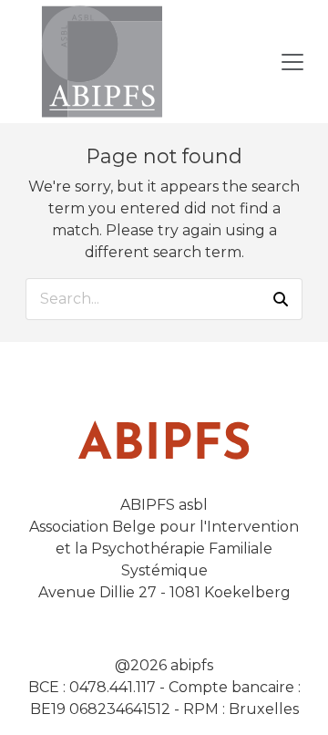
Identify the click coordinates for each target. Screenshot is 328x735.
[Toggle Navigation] (292, 62)
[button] (280, 299)
